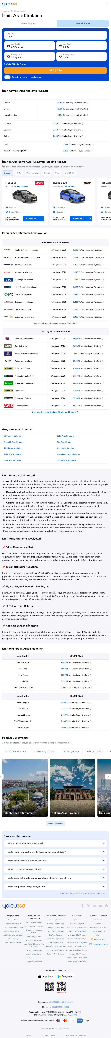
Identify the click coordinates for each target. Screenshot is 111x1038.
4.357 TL (75, 675)
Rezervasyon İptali (98, 931)
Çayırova (7, 130)
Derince (7, 123)
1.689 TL (87, 383)
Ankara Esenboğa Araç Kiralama (34, 931)
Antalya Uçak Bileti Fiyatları (77, 931)
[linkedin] (94, 906)
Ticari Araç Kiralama (13, 448)
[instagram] (106, 906)
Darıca (7, 109)
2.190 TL (87, 309)
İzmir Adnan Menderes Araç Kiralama (34, 945)
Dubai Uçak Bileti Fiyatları (76, 939)
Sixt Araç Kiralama (55, 935)
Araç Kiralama (83, 23)
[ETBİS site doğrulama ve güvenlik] (61, 987)
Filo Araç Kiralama (65, 442)
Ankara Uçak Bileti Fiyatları (77, 942)
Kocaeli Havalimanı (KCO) (15, 151)
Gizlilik (28, 1036)
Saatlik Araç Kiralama (66, 460)
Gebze (6, 136)
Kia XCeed (23, 708)
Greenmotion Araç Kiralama (55, 946)
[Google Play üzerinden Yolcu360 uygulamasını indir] (65, 976)
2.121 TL (87, 257)
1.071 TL (87, 405)
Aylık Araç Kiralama (12, 454)
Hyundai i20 (23, 681)
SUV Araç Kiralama (12, 436)
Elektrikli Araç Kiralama (14, 442)
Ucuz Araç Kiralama (65, 448)
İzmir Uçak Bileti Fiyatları (77, 935)
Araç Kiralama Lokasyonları (13, 927)
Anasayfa (5, 11)
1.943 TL (67, 136)
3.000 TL (87, 338)
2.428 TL (87, 302)
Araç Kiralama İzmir (34, 936)
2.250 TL (72, 102)
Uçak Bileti (77, 920)
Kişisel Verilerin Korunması (76, 1036)
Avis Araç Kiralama (55, 920)
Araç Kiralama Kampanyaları (13, 935)
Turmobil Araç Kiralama (55, 954)
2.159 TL (87, 287)
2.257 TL (77, 144)
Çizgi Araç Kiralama (55, 942)
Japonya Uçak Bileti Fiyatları (77, 958)
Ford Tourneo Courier (23, 721)
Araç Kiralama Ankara (34, 940)
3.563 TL (87, 361)
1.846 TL (87, 272)
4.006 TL (75, 727)
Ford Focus (23, 675)
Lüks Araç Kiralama (65, 436)
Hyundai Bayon (23, 715)
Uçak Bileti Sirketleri (77, 924)
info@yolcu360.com (100, 944)
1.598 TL (87, 250)
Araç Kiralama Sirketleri (12, 924)
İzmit (6, 144)
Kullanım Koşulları (48, 1036)
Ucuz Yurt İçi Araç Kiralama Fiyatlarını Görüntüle (54, 323)
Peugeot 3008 (23, 662)
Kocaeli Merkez (10, 115)
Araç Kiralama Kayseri (34, 954)
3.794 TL (87, 398)
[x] (88, 906)
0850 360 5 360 (100, 939)
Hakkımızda (98, 920)
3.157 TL (87, 376)
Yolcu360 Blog (12, 939)
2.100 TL (87, 368)
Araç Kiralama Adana (34, 962)
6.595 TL (75, 702)
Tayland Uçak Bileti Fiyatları (77, 946)
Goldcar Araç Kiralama (55, 950)
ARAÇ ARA (55, 70)
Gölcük (7, 102)
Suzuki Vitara (23, 727)
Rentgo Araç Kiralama (55, 931)
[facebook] (82, 906)
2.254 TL (72, 115)
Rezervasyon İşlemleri (98, 927)
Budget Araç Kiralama (55, 927)
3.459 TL (75, 715)
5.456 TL (75, 662)
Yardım (78, 893)
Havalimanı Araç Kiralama (68, 454)
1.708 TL (87, 265)
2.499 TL (87, 317)
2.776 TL (75, 708)
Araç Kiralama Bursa (34, 950)
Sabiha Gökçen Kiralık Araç (34, 926)
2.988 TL (75, 721)
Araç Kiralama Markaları (12, 931)
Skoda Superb (23, 702)
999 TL (87, 353)
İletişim (98, 935)
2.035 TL (87, 279)
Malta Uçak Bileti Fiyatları (77, 961)
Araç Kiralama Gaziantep (34, 958)
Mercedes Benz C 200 (23, 687)
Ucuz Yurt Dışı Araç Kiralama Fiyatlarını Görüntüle (54, 412)
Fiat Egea (23, 669)
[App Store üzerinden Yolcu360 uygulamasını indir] (46, 976)
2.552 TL (87, 294)
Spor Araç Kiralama (12, 460)
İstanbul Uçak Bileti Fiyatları (77, 927)
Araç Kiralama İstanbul (34, 923)
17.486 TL (75, 687)
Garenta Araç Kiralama (55, 924)
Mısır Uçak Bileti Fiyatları (77, 954)
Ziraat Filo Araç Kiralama (55, 939)
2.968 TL (75, 669)
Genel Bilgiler (28, 23)
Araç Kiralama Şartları (13, 942)
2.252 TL (75, 681)
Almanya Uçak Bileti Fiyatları (76, 950)
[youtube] (100, 906)
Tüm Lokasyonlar (55, 823)
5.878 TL (87, 346)
